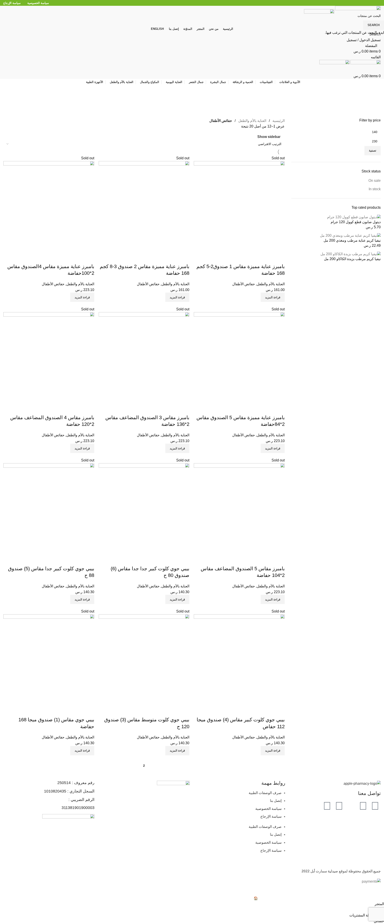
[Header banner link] (192, 462)
